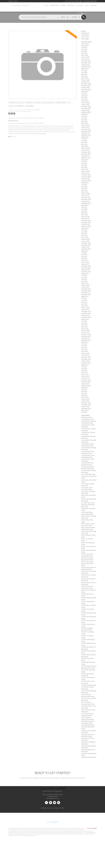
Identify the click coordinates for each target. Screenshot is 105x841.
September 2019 (86, 203)
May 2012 (84, 370)
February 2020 (85, 194)
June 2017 (84, 254)
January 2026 (85, 59)
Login (15, 1)
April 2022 (84, 144)
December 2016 (86, 266)
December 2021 (86, 152)
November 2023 (86, 108)
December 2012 (86, 357)
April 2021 (84, 167)
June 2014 (84, 323)
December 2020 (86, 175)
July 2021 (84, 161)
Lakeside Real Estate (87, 514)
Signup (10, 1)
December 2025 (86, 61)
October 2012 (85, 361)
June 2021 (84, 163)
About (93, 5)
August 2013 (85, 342)
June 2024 (84, 95)
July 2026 (84, 47)
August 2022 (85, 137)
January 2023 (85, 127)
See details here (13, 120)
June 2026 (84, 49)
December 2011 (86, 380)
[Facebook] (46, 802)
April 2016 (84, 281)
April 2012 (84, 372)
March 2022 (84, 146)
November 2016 (86, 268)
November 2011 (86, 382)
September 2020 (86, 180)
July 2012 (84, 366)
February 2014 (85, 330)
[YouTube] (54, 802)
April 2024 (84, 99)
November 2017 (86, 245)
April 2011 (84, 395)
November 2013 (86, 336)
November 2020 (86, 177)
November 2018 (86, 222)
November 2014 (86, 313)
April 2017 (84, 258)
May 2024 (84, 97)
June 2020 (84, 186)
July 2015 (84, 298)
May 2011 (84, 393)
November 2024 (86, 85)
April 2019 (84, 213)
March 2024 (84, 101)
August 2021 (85, 159)
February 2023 (85, 125)
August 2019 (85, 205)
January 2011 (85, 401)
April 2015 (84, 304)
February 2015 (85, 308)
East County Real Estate (88, 474)
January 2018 (85, 241)
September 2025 (86, 66)
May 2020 (84, 188)
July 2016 (84, 275)
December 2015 (86, 289)
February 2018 (85, 239)
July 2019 (84, 207)
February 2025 (85, 80)
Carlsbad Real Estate (87, 419)
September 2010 (86, 408)
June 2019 (84, 209)
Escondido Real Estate (87, 503)
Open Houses (85, 37)
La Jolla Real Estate (87, 512)
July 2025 (84, 70)
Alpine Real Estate (86, 417)
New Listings (85, 35)
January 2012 (85, 378)
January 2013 (85, 355)
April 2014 (84, 327)
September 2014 (86, 317)
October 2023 (85, 110)
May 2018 (84, 234)
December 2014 (86, 311)
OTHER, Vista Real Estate (88, 685)
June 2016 (84, 277)
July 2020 (84, 184)
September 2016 (86, 272)
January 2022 (85, 150)
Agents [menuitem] (63, 5)
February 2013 (85, 353)
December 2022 (86, 129)
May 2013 (84, 348)
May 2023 (84, 120)
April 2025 (84, 76)
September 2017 (86, 249)
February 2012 (85, 376)
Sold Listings (85, 39)
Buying (70, 5)
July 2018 (84, 230)
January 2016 (85, 287)
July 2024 (84, 93)
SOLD (85, 13)
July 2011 (84, 389)
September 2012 (86, 363)
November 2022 (86, 131)
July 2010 (84, 412)
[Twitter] (50, 802)
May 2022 (84, 142)
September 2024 (86, 89)
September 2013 (86, 340)
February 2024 (85, 102)
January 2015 (85, 309)
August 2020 (85, 182)
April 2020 (84, 190)
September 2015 (86, 294)
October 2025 (85, 65)
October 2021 (85, 156)
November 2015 (86, 291)
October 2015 (85, 292)
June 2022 (84, 141)
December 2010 (86, 403)
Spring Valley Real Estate (88, 757)
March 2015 (84, 306)
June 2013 (84, 346)
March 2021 (84, 169)
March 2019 (84, 215)
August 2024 (85, 91)
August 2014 (85, 319)
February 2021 (85, 171)
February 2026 (85, 57)
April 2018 (84, 235)
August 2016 (85, 273)
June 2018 (84, 232)
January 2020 (85, 196)
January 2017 (85, 264)
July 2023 (84, 116)
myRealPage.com (54, 822)
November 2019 (86, 199)
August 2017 (85, 251)
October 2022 (85, 133)
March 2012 (84, 374)
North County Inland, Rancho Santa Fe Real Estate (87, 563)
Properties (53, 5)
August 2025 (85, 68)
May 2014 (84, 325)
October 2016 (85, 270)
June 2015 (84, 300)
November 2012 (86, 359)
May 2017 (84, 256)
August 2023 (85, 114)
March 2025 (84, 78)
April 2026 (84, 53)
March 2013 (84, 351)
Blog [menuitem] (87, 5)
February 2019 (85, 216)
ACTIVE (79, 13)
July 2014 (84, 321)
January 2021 (85, 173)
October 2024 (85, 87)
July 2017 (84, 253)
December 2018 (86, 220)
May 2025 (84, 74)
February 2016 (85, 285)
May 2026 (84, 51)
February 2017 (85, 262)
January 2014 (85, 332)
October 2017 (85, 247)
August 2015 (85, 296)
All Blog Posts (85, 33)
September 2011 (86, 385)
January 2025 (85, 82)
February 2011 (85, 399)
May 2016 (84, 279)
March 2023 (84, 123)
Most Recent (85, 44)
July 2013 (84, 344)
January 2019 (85, 218)
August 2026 (85, 46)
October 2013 (85, 338)
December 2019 (86, 198)
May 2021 (84, 165)
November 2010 (86, 405)
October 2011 (85, 384)
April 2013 (84, 349)
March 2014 (84, 329)
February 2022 (85, 148)
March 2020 (84, 192)
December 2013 (86, 334)
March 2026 (84, 55)
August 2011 (85, 387)
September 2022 (86, 135)
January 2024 (85, 104)
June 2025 (84, 72)
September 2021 (86, 158)
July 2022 (84, 139)
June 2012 (84, 368)
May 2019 (84, 211)
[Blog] (58, 802)
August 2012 (85, 365)
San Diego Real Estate (87, 725)
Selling (78, 5)
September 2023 (86, 112)
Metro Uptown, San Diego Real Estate (22, 111)
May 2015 (84, 302)
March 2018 (84, 237)
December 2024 (86, 84)
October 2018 (85, 224)
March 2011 (84, 397)
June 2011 (84, 391)
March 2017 (84, 260)
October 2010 (85, 406)
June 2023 (84, 118)
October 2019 (85, 201)
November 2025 (86, 63)
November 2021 (86, 154)
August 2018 (85, 228)
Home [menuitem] (46, 5)
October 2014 (85, 315)
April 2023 (84, 122)
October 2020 (85, 178)
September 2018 (86, 226)
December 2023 (86, 106)
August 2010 (85, 410)
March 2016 (84, 283)
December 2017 (86, 243)
